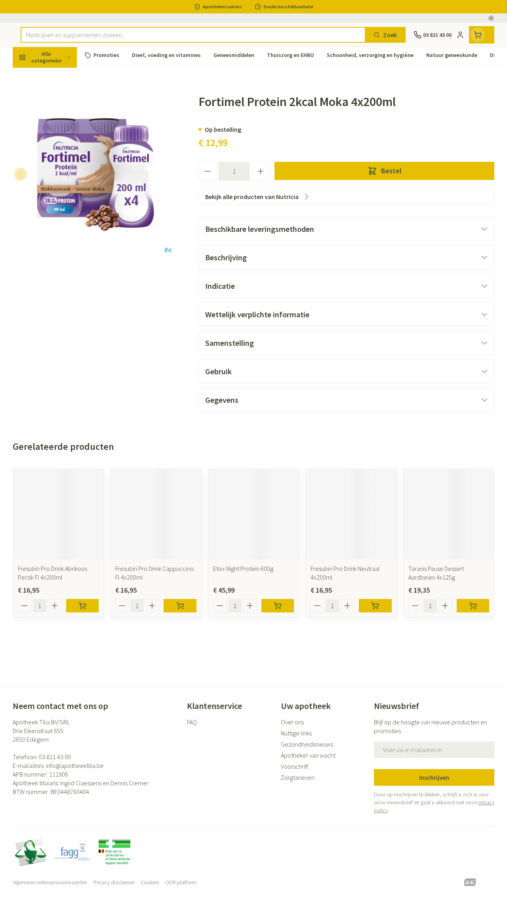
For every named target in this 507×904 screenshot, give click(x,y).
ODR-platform (180, 882)
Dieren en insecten (63, 223)
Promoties (34, 74)
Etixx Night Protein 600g (243, 568)
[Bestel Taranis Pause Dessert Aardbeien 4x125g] (473, 605)
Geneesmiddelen (63, 242)
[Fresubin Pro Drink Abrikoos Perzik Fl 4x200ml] (58, 514)
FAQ (192, 722)
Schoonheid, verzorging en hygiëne (63, 95)
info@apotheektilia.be (75, 765)
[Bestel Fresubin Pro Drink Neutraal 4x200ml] (375, 605)
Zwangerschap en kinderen (63, 146)
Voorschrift (295, 766)
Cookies (150, 882)
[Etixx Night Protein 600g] (253, 514)
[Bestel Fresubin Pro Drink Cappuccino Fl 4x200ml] (180, 605)
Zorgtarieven (297, 777)
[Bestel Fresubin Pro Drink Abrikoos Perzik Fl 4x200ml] (82, 605)
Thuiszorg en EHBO (63, 205)
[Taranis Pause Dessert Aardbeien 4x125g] (449, 514)
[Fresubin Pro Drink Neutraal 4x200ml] (351, 514)
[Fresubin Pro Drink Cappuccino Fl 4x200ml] (156, 514)
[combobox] (193, 35)
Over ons (292, 722)
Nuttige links (296, 733)
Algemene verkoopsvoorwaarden (50, 882)
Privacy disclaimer (113, 882)
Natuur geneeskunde (63, 186)
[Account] (460, 35)
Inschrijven (434, 777)
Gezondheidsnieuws (307, 744)
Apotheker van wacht (308, 755)
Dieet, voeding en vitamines (63, 121)
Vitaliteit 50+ (63, 167)
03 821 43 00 (55, 757)
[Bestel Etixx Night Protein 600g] (277, 605)
